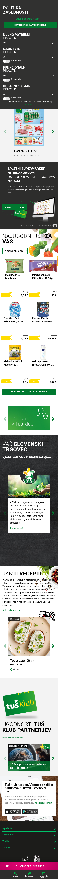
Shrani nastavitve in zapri (27, 19)
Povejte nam (30, 876)
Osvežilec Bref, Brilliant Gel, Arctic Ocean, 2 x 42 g (13, 320)
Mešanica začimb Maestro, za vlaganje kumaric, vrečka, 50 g (13, 363)
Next (53, 129)
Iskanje (15, 876)
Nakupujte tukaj (14, 207)
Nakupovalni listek (43, 877)
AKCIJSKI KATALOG (25, 151)
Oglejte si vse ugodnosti (13, 738)
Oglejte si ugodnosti (43, 803)
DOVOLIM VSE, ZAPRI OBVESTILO (30, 25)
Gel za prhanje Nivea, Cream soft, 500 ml (42, 363)
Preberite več (16, 528)
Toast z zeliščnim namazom (22, 662)
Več (4, 42)
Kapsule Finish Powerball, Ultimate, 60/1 (43, 320)
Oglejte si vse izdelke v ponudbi (29, 392)
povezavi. (29, 105)
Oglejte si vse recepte (12, 610)
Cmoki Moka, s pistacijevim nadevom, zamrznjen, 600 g (13, 277)
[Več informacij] (29, 418)
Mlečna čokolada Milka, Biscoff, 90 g (42, 277)
